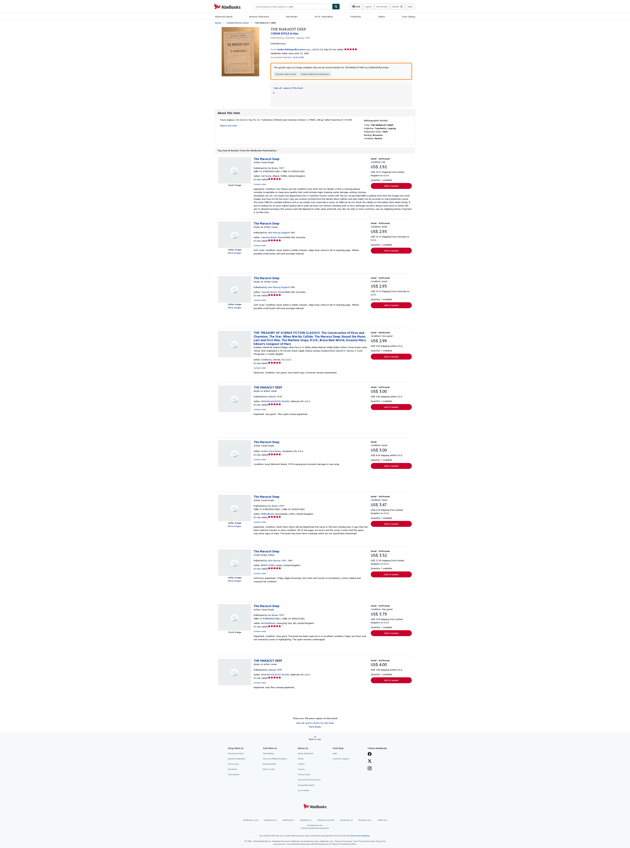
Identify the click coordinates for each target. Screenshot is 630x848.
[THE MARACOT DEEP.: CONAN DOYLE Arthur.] (240, 28)
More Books (315, 726)
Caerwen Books (269, 237)
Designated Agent (306, 785)
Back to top (315, 739)
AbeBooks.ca (346, 820)
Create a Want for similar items (315, 74)
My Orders (232, 769)
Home (218, 22)
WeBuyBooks (267, 513)
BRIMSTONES (268, 565)
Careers (301, 764)
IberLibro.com (365, 820)
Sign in (368, 6)
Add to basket (391, 185)
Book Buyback (269, 764)
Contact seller (260, 184)
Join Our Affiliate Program (275, 758)
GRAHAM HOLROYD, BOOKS (275, 401)
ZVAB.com (382, 820)
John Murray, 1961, (277, 560)
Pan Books (273, 168)
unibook (272, 396)
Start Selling (408, 16)
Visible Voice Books (271, 451)
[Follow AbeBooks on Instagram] (370, 768)
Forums (301, 769)
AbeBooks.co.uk (250, 820)
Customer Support (341, 758)
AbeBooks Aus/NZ (325, 820)
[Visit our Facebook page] (370, 754)
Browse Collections (259, 16)
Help (410, 6)
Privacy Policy (304, 774)
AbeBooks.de (270, 820)
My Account (382, 6)
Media (301, 758)
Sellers (381, 16)
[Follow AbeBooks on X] (370, 761)
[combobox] (293, 6)
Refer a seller (269, 769)
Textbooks (355, 16)
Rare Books (292, 16)
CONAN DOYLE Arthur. (237, 22)
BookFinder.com (315, 826)
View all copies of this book (288, 87)
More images (234, 252)
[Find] (336, 6)
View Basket (233, 774)
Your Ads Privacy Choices (309, 779)
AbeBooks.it (305, 820)
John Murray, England (278, 232)
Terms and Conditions (360, 835)
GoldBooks (266, 359)
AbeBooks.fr (288, 820)
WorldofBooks (268, 623)
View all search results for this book (315, 722)
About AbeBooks (306, 753)
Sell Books (266, 175)
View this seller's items (285, 74)
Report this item (228, 125)
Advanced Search (223, 16)
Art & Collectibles (324, 16)
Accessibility (303, 790)
